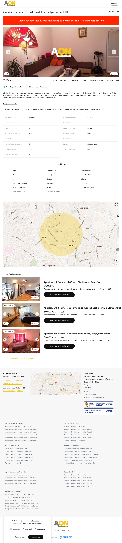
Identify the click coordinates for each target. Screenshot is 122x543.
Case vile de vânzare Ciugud (74, 441)
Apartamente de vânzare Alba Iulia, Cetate (20, 429)
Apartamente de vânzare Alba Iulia (42, 109)
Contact (87, 387)
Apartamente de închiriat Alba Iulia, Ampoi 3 (21, 484)
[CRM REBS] (65, 537)
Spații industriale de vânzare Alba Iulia (78, 460)
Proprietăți (88, 373)
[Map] (61, 234)
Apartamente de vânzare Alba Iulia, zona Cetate (80, 109)
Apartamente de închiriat (16, 472)
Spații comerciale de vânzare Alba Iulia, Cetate (81, 454)
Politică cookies (90, 394)
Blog (86, 385)
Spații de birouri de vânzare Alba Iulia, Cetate (80, 463)
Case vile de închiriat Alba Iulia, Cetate (78, 478)
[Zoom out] (116, 264)
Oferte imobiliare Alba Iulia (14, 109)
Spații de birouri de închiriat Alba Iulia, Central (21, 506)
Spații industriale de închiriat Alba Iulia (19, 497)
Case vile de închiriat (72, 472)
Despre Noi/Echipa (91, 382)
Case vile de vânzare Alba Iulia (75, 426)
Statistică (28, 529)
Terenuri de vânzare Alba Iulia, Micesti (18, 452)
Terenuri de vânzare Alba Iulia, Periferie (19, 457)
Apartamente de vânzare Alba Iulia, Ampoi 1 (21, 441)
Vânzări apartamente (14, 423)
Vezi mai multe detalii (59, 294)
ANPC (86, 392)
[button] (8, 52)
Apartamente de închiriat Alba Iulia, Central (21, 481)
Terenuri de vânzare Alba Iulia (16, 449)
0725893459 (18, 380)
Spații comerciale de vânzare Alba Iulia (78, 449)
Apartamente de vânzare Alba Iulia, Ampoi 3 (21, 435)
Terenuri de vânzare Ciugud (15, 463)
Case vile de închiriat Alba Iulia (75, 475)
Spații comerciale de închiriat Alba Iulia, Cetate (22, 503)
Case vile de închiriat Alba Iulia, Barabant (79, 486)
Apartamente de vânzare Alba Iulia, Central (21, 432)
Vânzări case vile (71, 423)
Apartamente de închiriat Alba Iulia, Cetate (20, 478)
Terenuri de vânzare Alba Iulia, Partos (18, 460)
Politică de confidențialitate (94, 397)
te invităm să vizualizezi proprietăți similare (82, 20)
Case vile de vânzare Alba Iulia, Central (78, 435)
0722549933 (7, 380)
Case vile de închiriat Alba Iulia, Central (78, 481)
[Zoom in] (116, 260)
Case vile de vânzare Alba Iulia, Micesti (78, 432)
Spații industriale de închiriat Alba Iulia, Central (22, 509)
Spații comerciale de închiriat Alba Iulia (19, 494)
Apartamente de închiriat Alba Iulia (18, 475)
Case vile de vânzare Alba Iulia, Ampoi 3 (78, 438)
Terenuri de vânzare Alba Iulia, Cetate (18, 454)
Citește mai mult (10, 104)
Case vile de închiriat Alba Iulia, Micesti (78, 484)
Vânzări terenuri (12, 446)
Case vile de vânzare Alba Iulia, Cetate (78, 429)
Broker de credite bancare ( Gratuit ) (99, 379)
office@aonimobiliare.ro (12, 384)
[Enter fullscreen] (116, 204)
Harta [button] (115, 74)
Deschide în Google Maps (13, 391)
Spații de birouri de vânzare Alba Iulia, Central (80, 457)
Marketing (41, 529)
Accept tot (36, 537)
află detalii (35, 521)
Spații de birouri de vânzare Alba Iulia (77, 452)
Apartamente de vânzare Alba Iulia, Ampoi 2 (21, 438)
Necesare (16, 529)
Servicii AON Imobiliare (93, 376)
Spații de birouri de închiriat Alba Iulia (18, 500)
